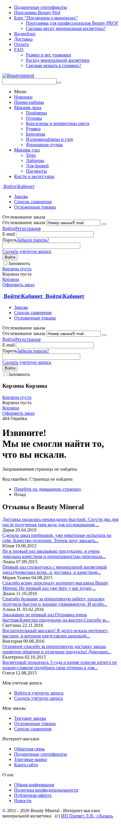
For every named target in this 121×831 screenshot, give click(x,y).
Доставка (23, 38)
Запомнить (19, 263)
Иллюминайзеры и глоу (49, 139)
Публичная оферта (32, 795)
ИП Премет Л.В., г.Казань (87, 815)
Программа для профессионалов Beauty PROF (72, 23)
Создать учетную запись (26, 251)
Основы (34, 118)
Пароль (9, 239)
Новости (22, 800)
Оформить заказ (18, 284)
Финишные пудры (44, 144)
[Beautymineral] (18, 75)
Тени (31, 155)
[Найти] (59, 83)
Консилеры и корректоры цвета (57, 123)
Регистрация (28, 228)
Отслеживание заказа (23, 222)
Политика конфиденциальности (46, 789)
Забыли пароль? (33, 239)
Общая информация (34, 784)
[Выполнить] (104, 224)
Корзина (10, 279)
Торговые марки (30, 759)
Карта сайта (26, 764)
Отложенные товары (35, 206)
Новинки (23, 96)
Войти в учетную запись (38, 692)
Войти (8, 228)
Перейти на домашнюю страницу (47, 489)
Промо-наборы (29, 102)
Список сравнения (32, 201)
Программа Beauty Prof (37, 12)
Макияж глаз (27, 149)
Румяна (33, 128)
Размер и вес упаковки (48, 54)
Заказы (21, 196)
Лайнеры (35, 160)
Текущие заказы (30, 718)
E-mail (8, 234)
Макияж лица (27, 107)
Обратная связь (29, 748)
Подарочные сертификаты (40, 7)
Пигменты (36, 171)
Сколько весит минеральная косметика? (65, 28)
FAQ (18, 49)
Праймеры (36, 112)
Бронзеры (35, 133)
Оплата (21, 44)
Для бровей (37, 165)
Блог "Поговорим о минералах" (46, 17)
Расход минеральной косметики (58, 60)
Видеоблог (25, 33)
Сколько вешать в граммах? (53, 65)
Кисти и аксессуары (34, 176)
